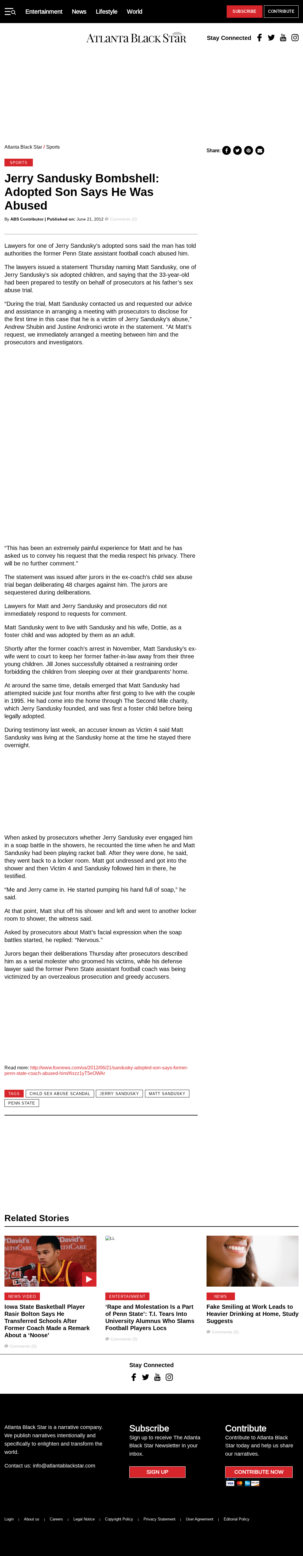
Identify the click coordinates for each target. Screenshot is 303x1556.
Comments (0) (123, 219)
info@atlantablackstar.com (64, 1466)
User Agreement (199, 1519)
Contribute (281, 11)
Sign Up (157, 1472)
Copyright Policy (119, 1519)
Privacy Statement (159, 1519)
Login (9, 1519)
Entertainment (43, 11)
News (79, 11)
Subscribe (245, 11)
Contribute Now (258, 1472)
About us (31, 1519)
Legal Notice (84, 1519)
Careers (56, 1519)
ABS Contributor (26, 219)
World (134, 11)
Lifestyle (106, 11)
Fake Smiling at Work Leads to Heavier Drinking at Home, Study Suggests (253, 1313)
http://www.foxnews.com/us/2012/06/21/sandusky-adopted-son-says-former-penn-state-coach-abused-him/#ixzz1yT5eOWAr (96, 1070)
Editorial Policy (236, 1519)
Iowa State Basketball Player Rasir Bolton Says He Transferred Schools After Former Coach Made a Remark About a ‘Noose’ (47, 1320)
